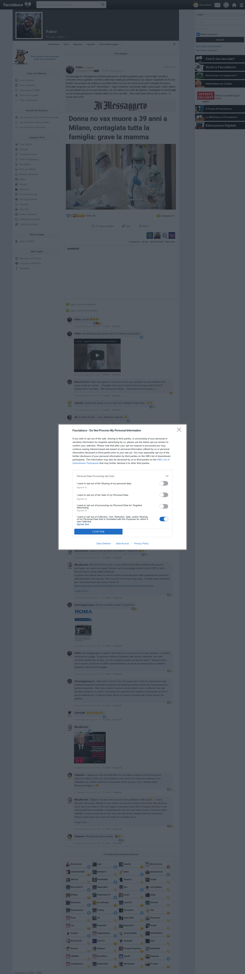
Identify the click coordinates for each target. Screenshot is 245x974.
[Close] (180, 431)
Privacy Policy (141, 543)
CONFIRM (98, 531)
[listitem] (122, 476)
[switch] (164, 483)
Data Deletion (103, 543)
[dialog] (122, 487)
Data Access (122, 543)
